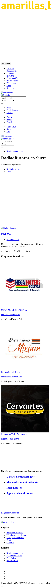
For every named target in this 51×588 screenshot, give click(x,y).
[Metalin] (5, 95)
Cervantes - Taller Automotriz (14, 434)
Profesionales (12, 81)
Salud (9, 85)
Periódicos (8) (14, 487)
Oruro (9, 117)
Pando (9, 119)
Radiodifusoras (13, 169)
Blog (9, 540)
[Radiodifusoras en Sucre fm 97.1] (7, 139)
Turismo (10, 68)
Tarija (9, 131)
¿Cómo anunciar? (14, 555)
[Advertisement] (25, 36)
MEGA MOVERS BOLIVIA (14, 310)
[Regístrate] (25, 136)
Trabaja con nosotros (15, 537)
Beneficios (11, 558)
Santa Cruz (11, 127)
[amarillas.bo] (7, 522)
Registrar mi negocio (10, 513)
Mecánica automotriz (10, 439)
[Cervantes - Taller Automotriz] (25, 432)
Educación (11, 83)
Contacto (10, 542)
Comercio (11, 73)
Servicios (10, 88)
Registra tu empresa (15, 151)
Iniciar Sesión (12, 560)
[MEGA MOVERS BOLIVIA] (25, 307)
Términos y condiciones (17, 535)
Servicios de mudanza (10, 314)
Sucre (9, 129)
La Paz (10, 112)
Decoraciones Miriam (10, 372)
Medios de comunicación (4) (22, 482)
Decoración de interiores (11, 377)
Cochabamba (12, 110)
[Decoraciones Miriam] (25, 369)
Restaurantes (12, 71)
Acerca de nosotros (15, 532)
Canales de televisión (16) (21, 476)
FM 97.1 (7, 233)
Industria (10, 76)
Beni (9, 108)
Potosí (9, 122)
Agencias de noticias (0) (20, 493)
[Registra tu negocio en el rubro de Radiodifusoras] (8, 228)
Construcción (12, 78)
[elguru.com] (7, 93)
